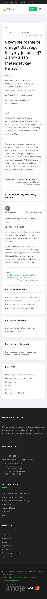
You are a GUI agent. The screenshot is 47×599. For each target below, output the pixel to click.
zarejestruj (28, 275)
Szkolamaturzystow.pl (18, 571)
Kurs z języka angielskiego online (19, 308)
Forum (5, 2)
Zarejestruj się (26, 2)
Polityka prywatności (11, 553)
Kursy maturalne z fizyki (13, 497)
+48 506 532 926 (12, 456)
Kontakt (5, 549)
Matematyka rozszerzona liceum (19, 378)
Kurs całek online (13, 332)
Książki (5, 515)
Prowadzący (7, 538)
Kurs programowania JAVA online (20, 328)
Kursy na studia (9, 504)
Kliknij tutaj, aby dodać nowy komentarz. (20, 196)
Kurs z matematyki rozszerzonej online (22, 301)
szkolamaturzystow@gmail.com (19, 459)
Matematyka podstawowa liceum (19, 375)
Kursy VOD (6, 512)
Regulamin (6, 546)
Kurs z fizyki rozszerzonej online (19, 304)
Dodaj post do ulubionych (29, 182)
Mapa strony (7, 556)
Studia (8, 386)
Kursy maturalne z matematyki (15, 493)
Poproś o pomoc (33, 185)
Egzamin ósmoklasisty (15, 393)
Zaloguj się (14, 2)
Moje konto (6, 535)
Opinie (4, 542)
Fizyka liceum (11, 382)
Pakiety (8, 389)
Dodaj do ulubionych (29, 280)
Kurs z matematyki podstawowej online (22, 297)
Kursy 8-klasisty (9, 508)
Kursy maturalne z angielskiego (16, 501)
